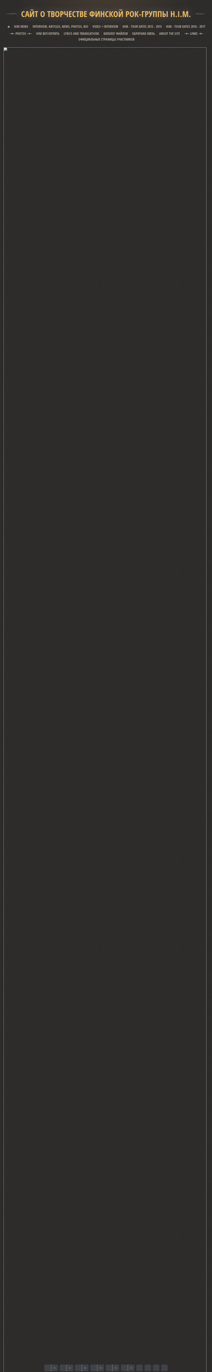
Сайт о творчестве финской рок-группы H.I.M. (106, 13)
